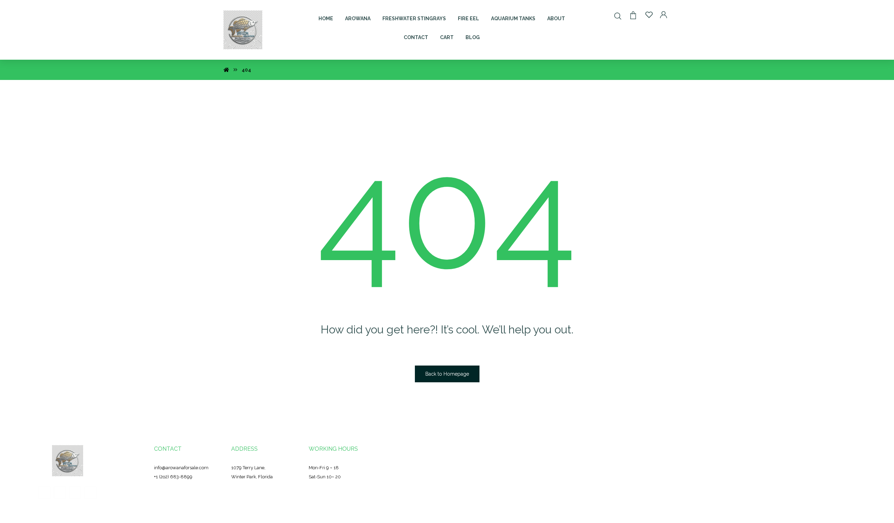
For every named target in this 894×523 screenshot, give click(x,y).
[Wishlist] (649, 14)
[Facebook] (44, 493)
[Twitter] (60, 493)
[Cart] (633, 14)
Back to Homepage (447, 374)
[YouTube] (90, 493)
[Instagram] (75, 493)
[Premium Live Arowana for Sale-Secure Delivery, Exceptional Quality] (243, 29)
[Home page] (226, 70)
